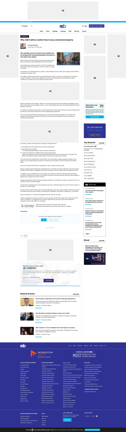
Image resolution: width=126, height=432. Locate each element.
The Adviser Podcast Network (91, 379)
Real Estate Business (25, 390)
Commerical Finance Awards (69, 364)
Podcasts (63, 31)
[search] (105, 345)
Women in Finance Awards (69, 400)
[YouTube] (96, 416)
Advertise (44, 420)
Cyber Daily (23, 375)
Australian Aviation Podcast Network (93, 367)
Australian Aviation (24, 371)
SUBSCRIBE (67, 419)
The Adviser (23, 396)
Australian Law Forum (47, 388)
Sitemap (44, 424)
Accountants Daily (24, 365)
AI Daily (22, 369)
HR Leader (22, 382)
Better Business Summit (47, 398)
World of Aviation (24, 401)
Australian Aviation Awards (48, 373)
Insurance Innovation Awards (70, 381)
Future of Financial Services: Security (72, 377)
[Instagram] (94, 416)
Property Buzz (23, 388)
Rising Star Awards (67, 394)
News (47, 31)
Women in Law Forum (68, 406)
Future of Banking (67, 373)
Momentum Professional (90, 391)
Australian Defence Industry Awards (50, 383)
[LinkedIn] (88, 416)
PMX (70, 31)
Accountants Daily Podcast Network (93, 365)
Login (85, 26)
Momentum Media (24, 418)
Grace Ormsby (33, 45)
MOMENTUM (29, 21)
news (25, 235)
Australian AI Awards (46, 371)
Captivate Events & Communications (29, 420)
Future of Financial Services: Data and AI (72, 375)
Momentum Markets (25, 416)
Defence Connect (24, 377)
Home (41, 31)
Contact (44, 422)
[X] (91, 416)
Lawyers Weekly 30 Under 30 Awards (72, 383)
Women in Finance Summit (69, 402)
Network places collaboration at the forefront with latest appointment (55, 298)
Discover (76, 31)
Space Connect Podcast (90, 377)
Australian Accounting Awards (49, 368)
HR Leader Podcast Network (91, 373)
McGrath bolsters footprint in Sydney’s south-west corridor (53, 313)
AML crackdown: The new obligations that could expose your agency (55, 327)
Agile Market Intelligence (26, 422)
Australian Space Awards (48, 390)
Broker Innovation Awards (48, 400)
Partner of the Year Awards (69, 387)
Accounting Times (24, 367)
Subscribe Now (94, 117)
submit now (95, 135)
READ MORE (39, 308)
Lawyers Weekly (24, 384)
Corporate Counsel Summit (69, 367)
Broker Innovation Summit (48, 402)
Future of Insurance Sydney (69, 379)
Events (84, 31)
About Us (44, 418)
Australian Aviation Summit (48, 375)
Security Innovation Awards (69, 396)
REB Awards (66, 392)
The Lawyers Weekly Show (90, 384)
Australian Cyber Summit (47, 381)
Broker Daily (23, 373)
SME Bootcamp (66, 398)
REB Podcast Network (89, 375)
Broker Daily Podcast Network (91, 369)
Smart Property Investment (26, 392)
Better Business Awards (47, 396)
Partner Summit (66, 389)
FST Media (22, 379)
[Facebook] (85, 416)
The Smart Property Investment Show (93, 386)
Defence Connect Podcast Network (92, 371)
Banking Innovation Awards (48, 394)
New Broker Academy (68, 385)
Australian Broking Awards (48, 377)
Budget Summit (66, 362)
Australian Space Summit (48, 392)
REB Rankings (45, 416)
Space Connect (24, 394)
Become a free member (96, 26)
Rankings (55, 31)
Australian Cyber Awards (47, 379)
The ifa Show (87, 382)
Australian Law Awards (47, 385)
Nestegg (22, 386)
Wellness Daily (23, 398)
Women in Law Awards (68, 404)
